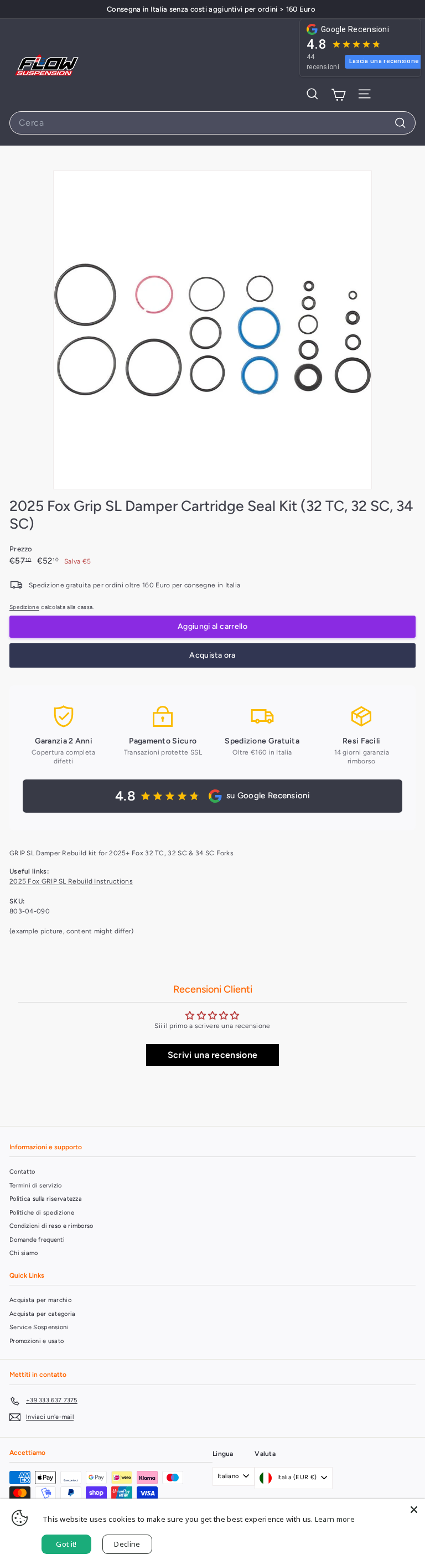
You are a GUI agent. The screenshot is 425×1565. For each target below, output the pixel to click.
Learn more (335, 1519)
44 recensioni (323, 62)
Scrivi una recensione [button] (212, 1055)
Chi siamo (23, 1253)
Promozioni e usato (36, 1341)
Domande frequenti (37, 1239)
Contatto (22, 1171)
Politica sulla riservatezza (45, 1198)
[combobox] (212, 123)
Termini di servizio (35, 1185)
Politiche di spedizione (41, 1212)
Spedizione (24, 607)
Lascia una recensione (384, 61)
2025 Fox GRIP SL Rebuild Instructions (71, 881)
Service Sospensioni (39, 1327)
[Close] (413, 1509)
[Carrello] (338, 94)
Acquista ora (212, 655)
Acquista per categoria (42, 1314)
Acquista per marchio (40, 1300)
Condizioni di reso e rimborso (51, 1226)
